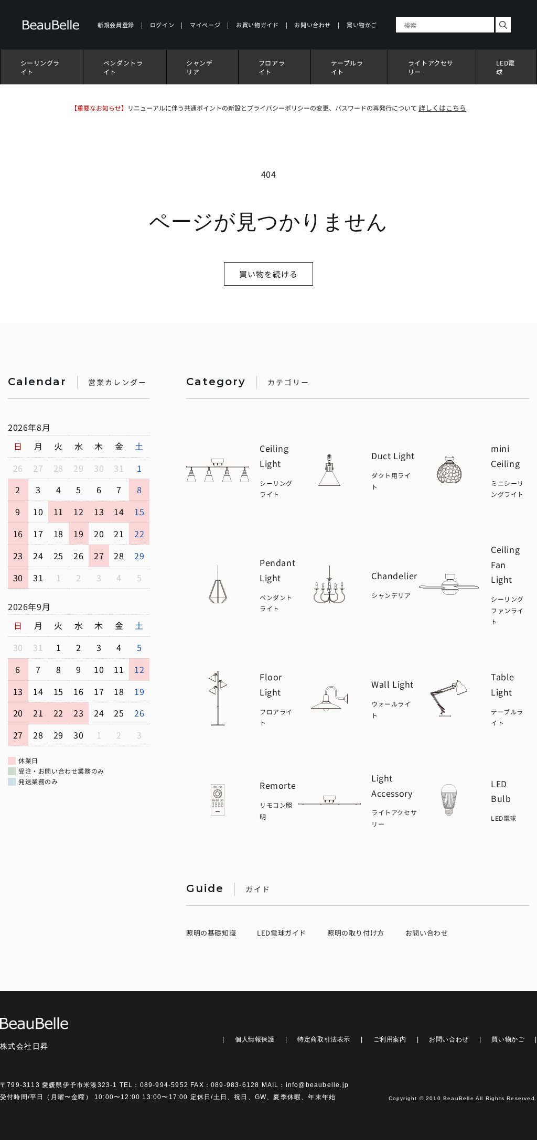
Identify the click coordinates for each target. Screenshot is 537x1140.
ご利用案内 (389, 1039)
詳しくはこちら (442, 108)
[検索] (503, 24)
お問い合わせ (426, 933)
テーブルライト (347, 67)
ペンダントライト (123, 67)
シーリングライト (40, 67)
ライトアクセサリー (431, 67)
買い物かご (507, 1039)
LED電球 (505, 67)
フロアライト (272, 67)
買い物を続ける (268, 273)
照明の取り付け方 (355, 933)
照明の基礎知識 (211, 933)
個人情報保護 (255, 1039)
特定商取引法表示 (323, 1039)
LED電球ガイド (281, 933)
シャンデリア (199, 67)
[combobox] (445, 24)
